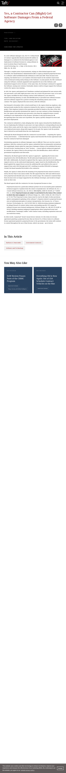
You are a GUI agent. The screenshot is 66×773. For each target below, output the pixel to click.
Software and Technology (14, 248)
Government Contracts (33, 242)
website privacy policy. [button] (28, 770)
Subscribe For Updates (13, 47)
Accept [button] (60, 768)
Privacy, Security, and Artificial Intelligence (17, 289)
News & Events (8, 32)
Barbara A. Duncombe (13, 242)
